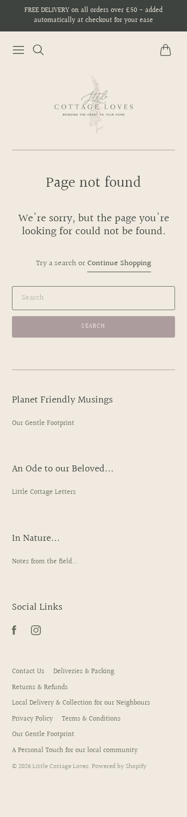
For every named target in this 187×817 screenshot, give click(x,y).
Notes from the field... (45, 561)
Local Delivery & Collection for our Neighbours (81, 703)
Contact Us (28, 671)
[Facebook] (14, 633)
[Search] (38, 49)
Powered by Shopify (119, 767)
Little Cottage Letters (44, 492)
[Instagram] (36, 633)
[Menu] (18, 49)
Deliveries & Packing (83, 671)
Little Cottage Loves (60, 767)
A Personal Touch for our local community (75, 750)
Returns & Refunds (40, 687)
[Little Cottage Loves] (94, 104)
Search (93, 326)
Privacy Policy (32, 719)
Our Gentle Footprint (43, 423)
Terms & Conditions (91, 719)
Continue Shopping (119, 264)
